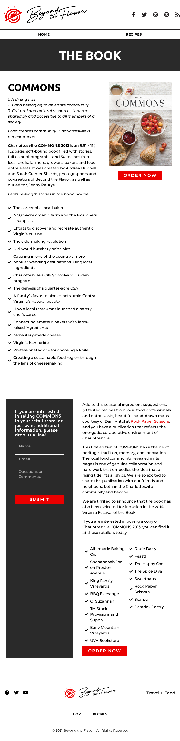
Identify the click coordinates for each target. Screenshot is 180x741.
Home (44, 34)
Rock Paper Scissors (150, 421)
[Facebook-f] (133, 14)
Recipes (100, 714)
